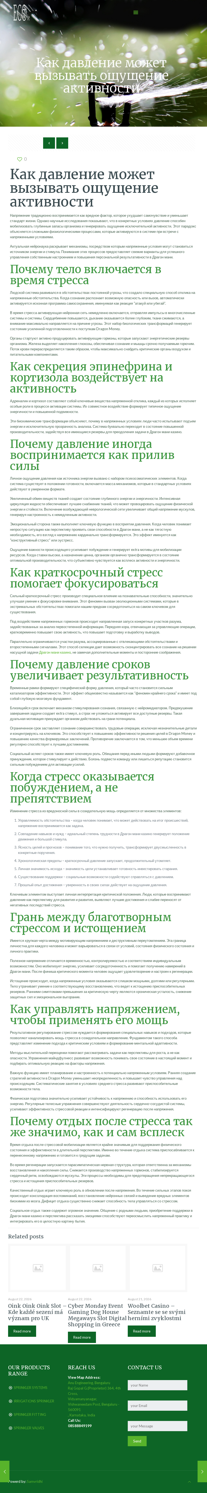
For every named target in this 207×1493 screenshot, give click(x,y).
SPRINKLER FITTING (30, 1414)
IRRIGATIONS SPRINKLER (34, 1401)
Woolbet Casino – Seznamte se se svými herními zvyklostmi (157, 1312)
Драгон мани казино (55, 652)
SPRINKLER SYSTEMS (30, 1387)
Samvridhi (35, 1481)
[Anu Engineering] (21, 12)
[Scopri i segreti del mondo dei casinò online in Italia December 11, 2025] (4, 1471)
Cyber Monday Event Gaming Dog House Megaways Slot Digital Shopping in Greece (97, 1315)
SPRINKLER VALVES (29, 1428)
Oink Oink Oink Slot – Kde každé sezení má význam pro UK (37, 1312)
